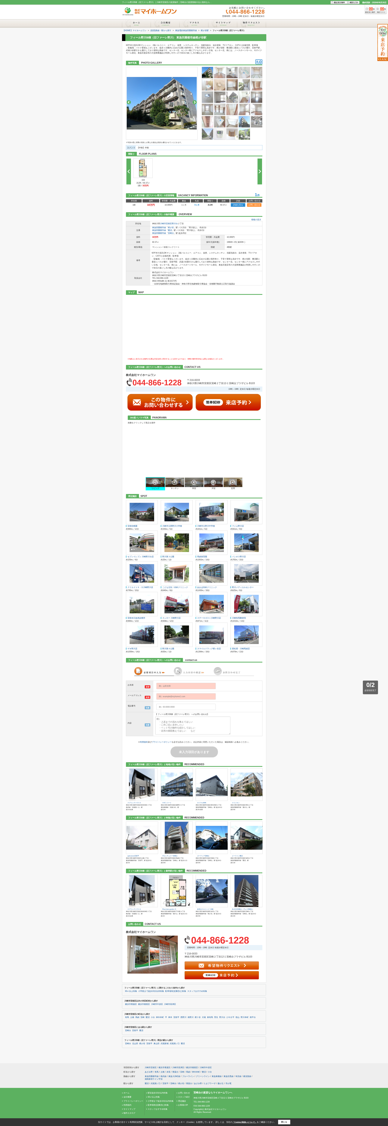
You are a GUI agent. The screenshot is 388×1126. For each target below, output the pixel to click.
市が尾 (228, 1083)
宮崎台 (171, 233)
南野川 (191, 1017)
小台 (153, 1017)
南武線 (163, 1076)
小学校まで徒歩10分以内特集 (151, 991)
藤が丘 (221, 1083)
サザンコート (166, 803)
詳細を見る (238, 205)
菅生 (216, 1017)
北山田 (135, 1044)
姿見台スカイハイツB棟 (205, 909)
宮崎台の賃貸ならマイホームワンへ (213, 1092)
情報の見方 (256, 219)
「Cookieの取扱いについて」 (244, 1122)
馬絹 (137, 1017)
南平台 (253, 1017)
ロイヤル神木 (201, 803)
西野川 (183, 1017)
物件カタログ (129, 1113)
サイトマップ (129, 1109)
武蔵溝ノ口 (175, 1044)
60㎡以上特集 (131, 991)
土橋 (132, 1017)
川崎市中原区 (157, 1004)
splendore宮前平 (133, 856)
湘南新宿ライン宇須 (153, 1079)
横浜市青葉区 (131, 1004)
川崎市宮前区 (166, 223)
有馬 (127, 1017)
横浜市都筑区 (144, 1004)
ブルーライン (188, 1076)
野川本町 (245, 1017)
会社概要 (127, 1097)
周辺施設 (182, 1101)
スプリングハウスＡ (134, 803)
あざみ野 (149, 1072)
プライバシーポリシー (162, 742)
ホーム (126, 1093)
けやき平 (230, 1017)
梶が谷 (171, 227)
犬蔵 (204, 1017)
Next (195, 102)
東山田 (156, 1044)
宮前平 (176, 1017)
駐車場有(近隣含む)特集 (175, 991)
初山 (237, 1017)
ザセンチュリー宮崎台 (169, 856)
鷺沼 (170, 230)
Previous (129, 102)
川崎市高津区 (170, 1004)
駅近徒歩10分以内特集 (158, 1093)
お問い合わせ (254, 205)
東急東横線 (217, 1076)
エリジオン (236, 803)
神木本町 (160, 1017)
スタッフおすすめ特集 (197, 991)
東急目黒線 (228, 1076)
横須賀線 (247, 1076)
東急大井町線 (174, 1076)
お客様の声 (183, 1105)
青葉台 (175, 1072)
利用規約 (144, 742)
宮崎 (142, 1017)
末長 (168, 1072)
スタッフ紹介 (184, 1097)
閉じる (284, 1122)
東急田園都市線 (159, 227)
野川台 (175, 223)
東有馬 (210, 1017)
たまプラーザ (210, 1083)
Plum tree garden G (169, 909)
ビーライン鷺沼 (237, 856)
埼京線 (238, 1076)
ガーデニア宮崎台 (203, 856)
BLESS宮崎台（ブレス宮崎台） (243, 909)
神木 (170, 1017)
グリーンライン (203, 1076)
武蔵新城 (165, 1044)
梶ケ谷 (198, 1017)
